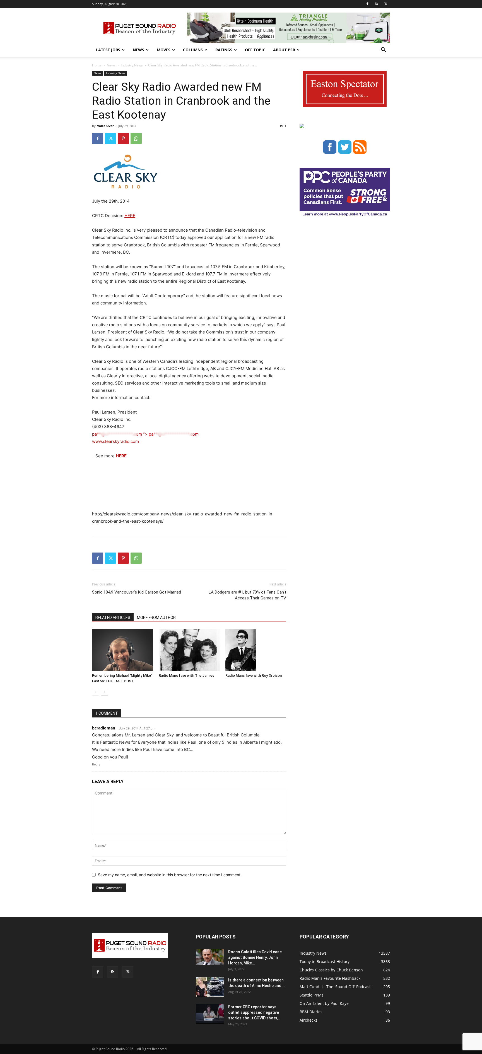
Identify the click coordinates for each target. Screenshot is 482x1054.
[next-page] (104, 692)
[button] (383, 50)
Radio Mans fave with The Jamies (186, 675)
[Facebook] (367, 4)
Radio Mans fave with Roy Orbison (253, 675)
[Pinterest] (123, 138)
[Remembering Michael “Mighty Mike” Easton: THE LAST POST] (122, 650)
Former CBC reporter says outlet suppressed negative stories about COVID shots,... (254, 1012)
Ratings (223, 49)
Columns (193, 49)
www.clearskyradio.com (115, 441)
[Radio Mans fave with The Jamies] (189, 650)
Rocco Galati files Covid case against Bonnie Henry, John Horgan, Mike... (255, 957)
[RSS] (376, 4)
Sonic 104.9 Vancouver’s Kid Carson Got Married (136, 592)
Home (97, 65)
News (138, 49)
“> (145, 434)
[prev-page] (95, 692)
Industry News (132, 65)
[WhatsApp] (136, 138)
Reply (96, 764)
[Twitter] (386, 4)
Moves (163, 49)
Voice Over (105, 126)
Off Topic (255, 49)
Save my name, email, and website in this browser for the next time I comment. (170, 874)
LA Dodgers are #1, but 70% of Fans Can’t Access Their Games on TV (247, 595)
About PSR (284, 49)
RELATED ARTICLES (112, 617)
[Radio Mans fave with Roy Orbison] (255, 650)
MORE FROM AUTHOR (156, 617)
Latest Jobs (108, 49)
